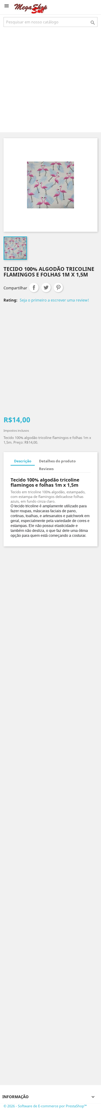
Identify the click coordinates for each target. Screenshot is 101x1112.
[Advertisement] (50, 79)
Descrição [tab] (22, 461)
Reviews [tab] (46, 468)
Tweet (46, 287)
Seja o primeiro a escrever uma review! (54, 300)
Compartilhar (34, 287)
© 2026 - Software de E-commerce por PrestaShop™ (45, 1106)
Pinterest (58, 287)
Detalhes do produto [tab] (57, 461)
